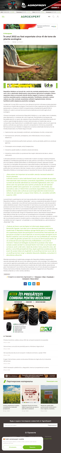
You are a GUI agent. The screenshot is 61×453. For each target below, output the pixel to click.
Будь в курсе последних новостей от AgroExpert (30, 421)
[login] (57, 16)
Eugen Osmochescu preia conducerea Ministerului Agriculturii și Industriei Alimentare (27, 360)
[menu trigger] (3, 16)
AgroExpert (20, 42)
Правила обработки (35, 436)
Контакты (48, 436)
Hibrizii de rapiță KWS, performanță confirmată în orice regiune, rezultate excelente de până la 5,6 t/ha (49, 407)
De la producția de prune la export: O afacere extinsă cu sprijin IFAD (24, 353)
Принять (32, 447)
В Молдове (7, 33)
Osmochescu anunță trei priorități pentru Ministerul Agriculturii (23, 346)
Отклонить (12, 447)
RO (49, 16)
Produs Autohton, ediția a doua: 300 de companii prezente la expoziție (25, 340)
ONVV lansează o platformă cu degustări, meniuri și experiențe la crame (26, 367)
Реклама (22, 436)
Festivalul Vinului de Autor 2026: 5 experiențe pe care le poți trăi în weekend (30, 407)
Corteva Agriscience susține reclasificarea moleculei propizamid (11, 407)
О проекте (13, 436)
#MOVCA (6, 274)
